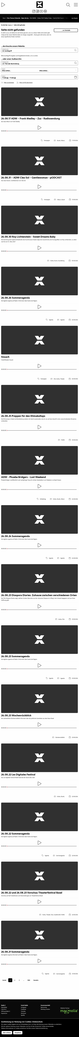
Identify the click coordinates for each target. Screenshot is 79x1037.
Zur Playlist (75, 18)
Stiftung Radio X (5, 1011)
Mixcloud (23, 1013)
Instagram (23, 1007)
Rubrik (3, 69)
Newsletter (4, 1007)
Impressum (4, 1013)
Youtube (23, 1011)
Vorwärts (35, 980)
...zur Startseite (66, 30)
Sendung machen (45, 1009)
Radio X (10, 25)
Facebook (23, 1009)
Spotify (23, 1015)
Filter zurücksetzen (9, 82)
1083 (28, 980)
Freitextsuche (5, 49)
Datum (3, 76)
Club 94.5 (3, 1009)
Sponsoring (44, 1007)
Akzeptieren (18, 1033)
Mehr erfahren (7, 1033)
